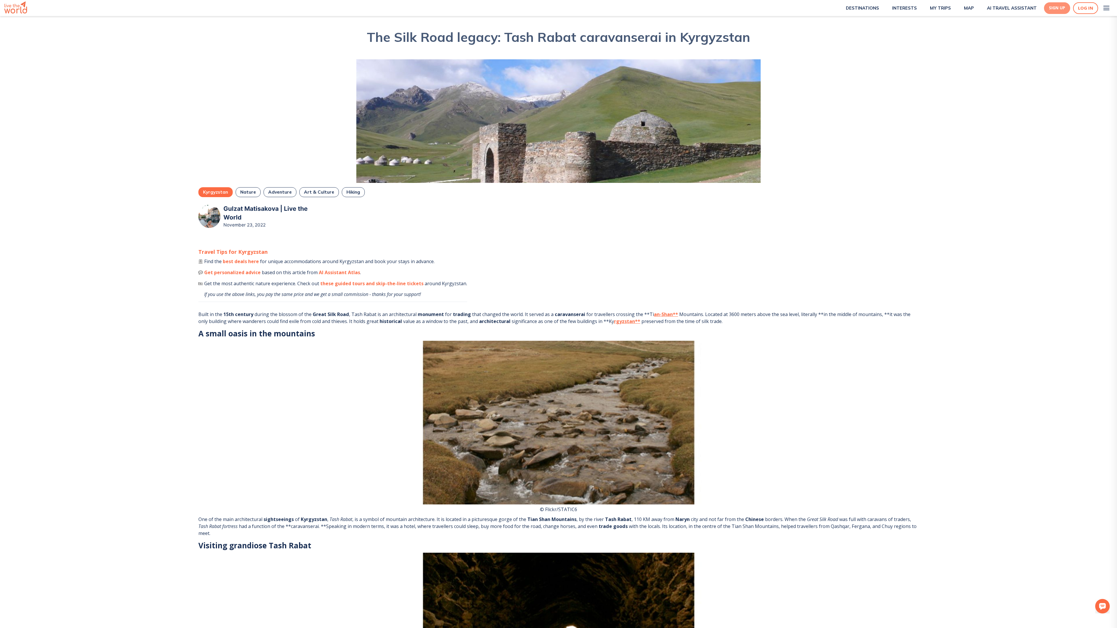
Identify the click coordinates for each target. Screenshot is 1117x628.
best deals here (241, 261)
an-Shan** (666, 314)
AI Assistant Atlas (339, 272)
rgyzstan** (627, 321)
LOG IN (1085, 8)
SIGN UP (1057, 8)
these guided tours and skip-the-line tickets (372, 283)
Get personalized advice (232, 272)
